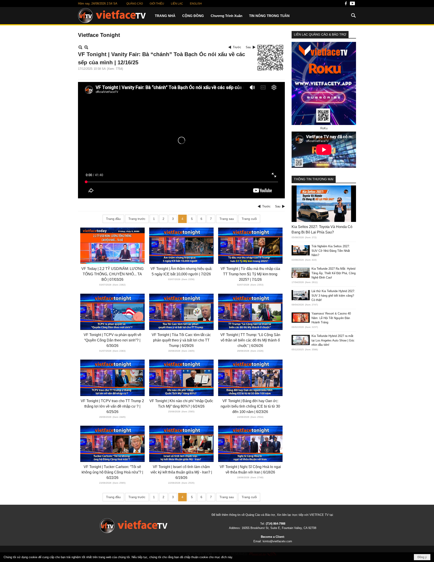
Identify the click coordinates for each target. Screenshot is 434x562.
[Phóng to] (86, 47)
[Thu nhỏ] (80, 47)
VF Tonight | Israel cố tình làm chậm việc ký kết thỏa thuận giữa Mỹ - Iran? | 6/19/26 (181, 472)
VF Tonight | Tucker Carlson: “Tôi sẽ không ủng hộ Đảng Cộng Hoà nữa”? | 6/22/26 (112, 472)
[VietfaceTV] (112, 15)
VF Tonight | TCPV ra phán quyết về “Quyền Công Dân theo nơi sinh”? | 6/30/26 (112, 340)
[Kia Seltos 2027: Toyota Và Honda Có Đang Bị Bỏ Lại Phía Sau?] (324, 203)
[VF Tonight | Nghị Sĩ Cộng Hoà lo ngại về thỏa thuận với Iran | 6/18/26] (250, 444)
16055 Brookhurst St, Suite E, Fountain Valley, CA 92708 (279, 528)
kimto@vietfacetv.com (277, 541)
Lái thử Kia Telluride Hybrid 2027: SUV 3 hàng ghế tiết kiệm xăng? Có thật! (333, 295)
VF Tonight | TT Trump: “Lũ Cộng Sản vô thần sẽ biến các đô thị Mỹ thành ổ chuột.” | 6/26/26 (250, 340)
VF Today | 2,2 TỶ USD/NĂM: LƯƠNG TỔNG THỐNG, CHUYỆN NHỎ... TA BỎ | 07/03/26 (112, 274)
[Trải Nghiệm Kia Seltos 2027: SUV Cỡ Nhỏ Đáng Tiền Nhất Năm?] (301, 250)
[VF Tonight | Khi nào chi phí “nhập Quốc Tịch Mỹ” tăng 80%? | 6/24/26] (181, 378)
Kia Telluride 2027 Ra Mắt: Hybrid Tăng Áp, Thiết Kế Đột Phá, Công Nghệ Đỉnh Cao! (333, 273)
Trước (237, 47)
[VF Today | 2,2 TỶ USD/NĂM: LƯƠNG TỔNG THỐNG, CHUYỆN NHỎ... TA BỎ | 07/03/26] (112, 246)
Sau (248, 47)
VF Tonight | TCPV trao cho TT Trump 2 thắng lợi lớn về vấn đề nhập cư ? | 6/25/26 (112, 406)
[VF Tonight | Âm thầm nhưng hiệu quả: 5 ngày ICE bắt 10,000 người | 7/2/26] (181, 246)
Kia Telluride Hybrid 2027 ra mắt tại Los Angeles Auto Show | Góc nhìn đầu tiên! (332, 340)
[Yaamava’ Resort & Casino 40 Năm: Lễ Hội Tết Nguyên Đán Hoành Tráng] (301, 317)
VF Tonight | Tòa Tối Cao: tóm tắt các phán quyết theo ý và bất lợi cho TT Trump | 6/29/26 (181, 340)
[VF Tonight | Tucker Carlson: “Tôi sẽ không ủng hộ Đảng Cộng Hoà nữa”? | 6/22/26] (112, 444)
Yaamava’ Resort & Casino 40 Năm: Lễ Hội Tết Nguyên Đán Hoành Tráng (331, 318)
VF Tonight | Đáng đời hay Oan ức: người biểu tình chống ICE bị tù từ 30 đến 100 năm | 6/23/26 (250, 406)
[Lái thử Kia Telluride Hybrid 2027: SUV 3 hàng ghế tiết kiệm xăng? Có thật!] (301, 295)
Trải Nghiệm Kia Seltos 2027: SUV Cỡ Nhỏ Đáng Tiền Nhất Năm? (330, 251)
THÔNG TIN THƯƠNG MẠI (313, 179)
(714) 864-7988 (275, 523)
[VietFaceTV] (346, 4)
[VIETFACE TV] (133, 525)
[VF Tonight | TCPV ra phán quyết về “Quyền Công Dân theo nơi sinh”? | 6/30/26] (112, 312)
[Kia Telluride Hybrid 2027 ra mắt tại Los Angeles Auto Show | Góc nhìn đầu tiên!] (301, 340)
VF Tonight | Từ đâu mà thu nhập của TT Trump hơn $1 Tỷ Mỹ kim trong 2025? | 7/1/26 (250, 274)
